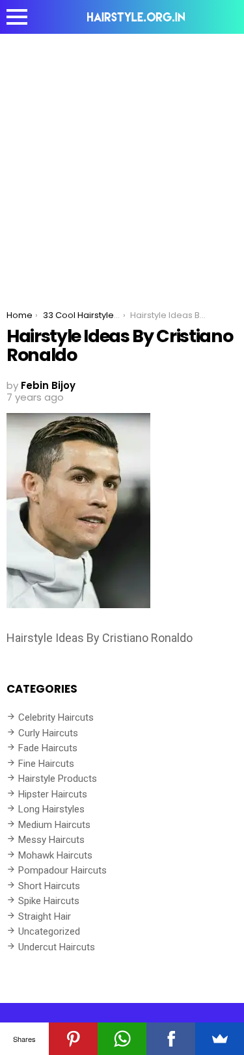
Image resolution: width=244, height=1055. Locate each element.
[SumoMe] (219, 1038)
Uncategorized (49, 931)
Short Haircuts (49, 886)
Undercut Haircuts (56, 947)
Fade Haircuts (47, 748)
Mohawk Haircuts (55, 855)
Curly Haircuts (48, 733)
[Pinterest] (73, 1038)
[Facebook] (170, 1038)
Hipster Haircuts (52, 794)
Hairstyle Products (57, 778)
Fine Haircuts (46, 763)
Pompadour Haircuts (62, 870)
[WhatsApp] (122, 1038)
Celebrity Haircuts (56, 717)
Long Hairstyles (51, 809)
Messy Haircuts (51, 840)
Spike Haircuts (48, 901)
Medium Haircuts (54, 825)
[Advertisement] (122, 162)
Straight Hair (44, 916)
